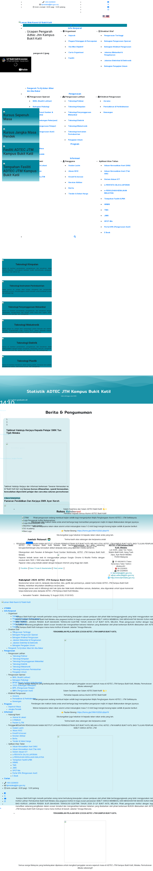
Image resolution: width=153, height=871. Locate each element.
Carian (7, 778)
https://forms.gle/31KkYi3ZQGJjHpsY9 (93, 531)
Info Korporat (10, 611)
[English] (104, 16)
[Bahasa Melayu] (108, 16)
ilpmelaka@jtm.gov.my (50, 4)
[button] (68, 251)
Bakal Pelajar (23, 93)
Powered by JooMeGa (12, 124)
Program (8, 704)
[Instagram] (108, 9)
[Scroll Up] (0, 808)
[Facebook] (108, 2)
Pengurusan (9, 651)
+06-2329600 (50, 2)
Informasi (8, 712)
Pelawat (14, 101)
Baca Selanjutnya (12, 498)
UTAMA (7, 608)
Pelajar (21, 95)
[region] (68, 218)
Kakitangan (17, 98)
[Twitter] (108, 4)
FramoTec (26, 124)
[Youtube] (108, 7)
